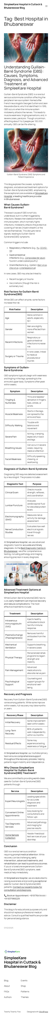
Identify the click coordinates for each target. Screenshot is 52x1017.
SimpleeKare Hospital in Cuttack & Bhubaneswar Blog (23, 6)
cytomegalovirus (27, 267)
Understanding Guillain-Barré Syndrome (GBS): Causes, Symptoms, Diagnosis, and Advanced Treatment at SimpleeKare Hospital (26, 77)
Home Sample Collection (12, 836)
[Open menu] (46, 6)
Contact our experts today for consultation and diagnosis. (23, 889)
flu (38, 247)
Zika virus (13, 267)
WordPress (43, 1011)
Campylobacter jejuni (35, 257)
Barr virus (42, 265)
